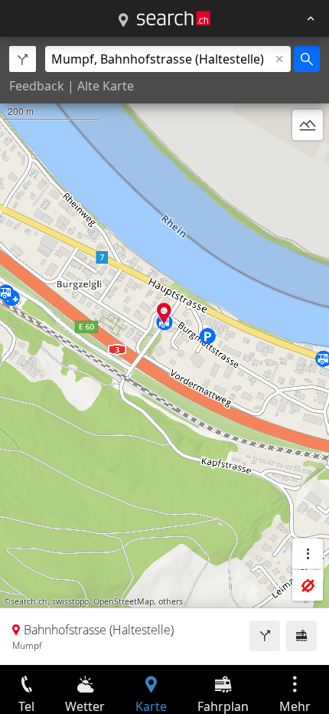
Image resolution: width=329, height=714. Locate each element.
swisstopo (70, 601)
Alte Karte (105, 85)
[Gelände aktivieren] (307, 125)
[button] (164, 313)
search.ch (29, 601)
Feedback (36, 85)
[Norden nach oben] (307, 161)
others (170, 601)
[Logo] (173, 18)
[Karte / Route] (123, 20)
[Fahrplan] (301, 636)
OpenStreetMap (123, 601)
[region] (164, 351)
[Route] (264, 636)
